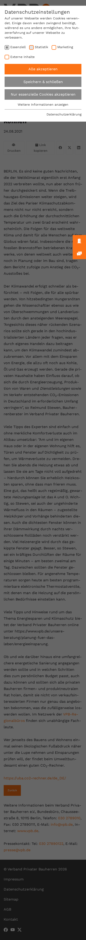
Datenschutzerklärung (64, 114)
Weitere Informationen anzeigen (43, 104)
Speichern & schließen (43, 82)
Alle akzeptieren (43, 69)
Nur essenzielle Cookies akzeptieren (43, 94)
